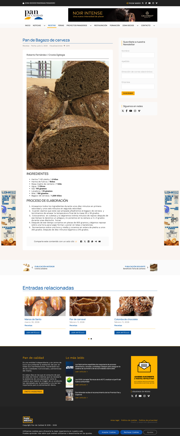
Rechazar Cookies (131, 432)
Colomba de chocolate (126, 319)
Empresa (126, 82)
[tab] (88, 338)
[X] (85, 241)
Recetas (52, 25)
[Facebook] (81, 241)
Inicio (27, 25)
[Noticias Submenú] (44, 25)
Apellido (125, 61)
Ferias (61, 25)
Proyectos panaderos (77, 25)
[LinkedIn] (88, 241)
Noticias (37, 25)
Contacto (145, 25)
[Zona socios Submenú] (137, 25)
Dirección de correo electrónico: (137, 72)
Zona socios (128, 25)
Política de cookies (129, 420)
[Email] (99, 241)
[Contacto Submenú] (154, 25)
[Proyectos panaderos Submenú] (90, 25)
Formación (115, 25)
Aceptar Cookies (109, 432)
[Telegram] (96, 241)
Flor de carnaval (78, 319)
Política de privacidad (148, 420)
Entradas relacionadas (48, 287)
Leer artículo (33, 332)
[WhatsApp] (92, 241)
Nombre (125, 51)
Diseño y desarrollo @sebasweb (144, 422)
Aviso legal (115, 420)
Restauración (100, 25)
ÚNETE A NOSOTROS (33, 391)
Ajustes (150, 432)
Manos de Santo (33, 319)
